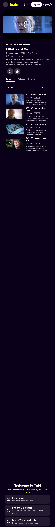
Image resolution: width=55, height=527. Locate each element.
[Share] (17, 71)
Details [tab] (31, 79)
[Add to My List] (10, 71)
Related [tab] (21, 79)
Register (36, 5)
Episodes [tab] (10, 79)
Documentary (12, 53)
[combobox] (26, 87)
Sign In (46, 5)
